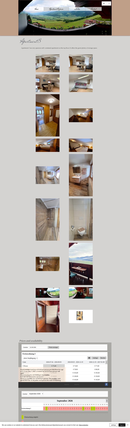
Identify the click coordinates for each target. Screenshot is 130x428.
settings (113, 425)
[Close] (128, 424)
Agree (122, 425)
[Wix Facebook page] (106, 384)
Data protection (83, 425)
